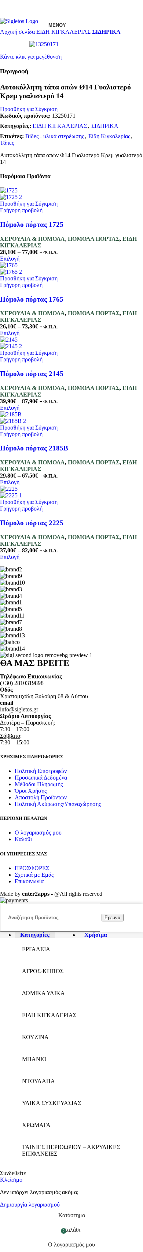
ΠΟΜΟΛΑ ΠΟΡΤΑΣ (94, 239)
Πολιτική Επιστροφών (41, 771)
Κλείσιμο (11, 1179)
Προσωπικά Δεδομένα (41, 777)
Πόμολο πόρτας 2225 (31, 523)
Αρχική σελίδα (18, 32)
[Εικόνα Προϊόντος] (11, 197)
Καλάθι (23, 839)
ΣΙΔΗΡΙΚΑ (106, 32)
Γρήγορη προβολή (21, 210)
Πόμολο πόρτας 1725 (31, 224)
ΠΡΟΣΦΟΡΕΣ (32, 868)
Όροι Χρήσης (31, 791)
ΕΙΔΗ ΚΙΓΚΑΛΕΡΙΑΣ (64, 32)
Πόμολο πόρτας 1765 (31, 299)
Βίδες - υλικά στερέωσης (54, 136)
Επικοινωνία (29, 881)
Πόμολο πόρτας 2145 (31, 374)
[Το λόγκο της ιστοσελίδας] (19, 21)
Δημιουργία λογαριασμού (30, 1204)
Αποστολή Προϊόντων (41, 797)
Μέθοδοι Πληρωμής (39, 784)
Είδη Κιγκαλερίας (109, 136)
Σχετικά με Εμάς (34, 875)
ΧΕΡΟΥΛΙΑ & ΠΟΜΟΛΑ (32, 239)
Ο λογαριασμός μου (38, 832)
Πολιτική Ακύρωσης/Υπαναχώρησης (58, 804)
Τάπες (7, 143)
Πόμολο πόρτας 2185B (34, 448)
